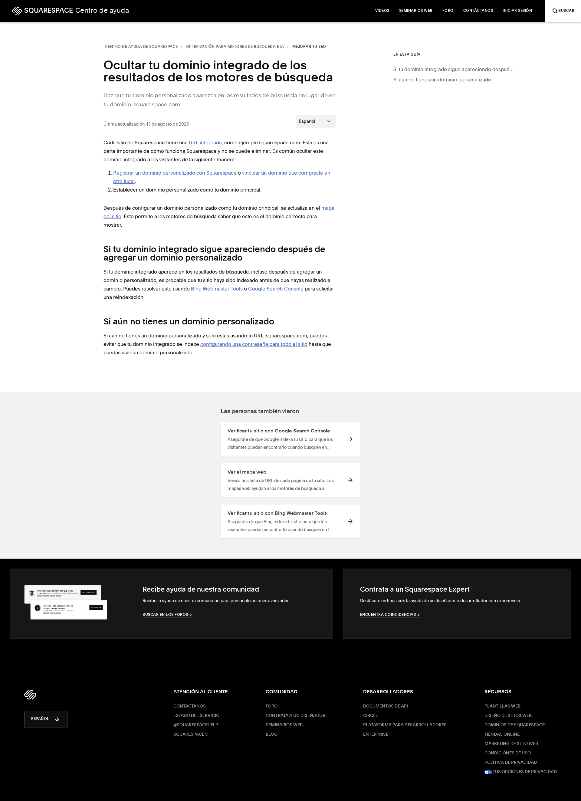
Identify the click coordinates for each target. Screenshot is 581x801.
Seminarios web (284, 725)
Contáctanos (189, 706)
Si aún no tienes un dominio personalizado (442, 80)
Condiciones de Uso (507, 753)
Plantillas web (502, 706)
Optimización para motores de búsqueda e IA (235, 47)
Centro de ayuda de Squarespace (141, 47)
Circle (370, 716)
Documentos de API (385, 706)
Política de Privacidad (510, 762)
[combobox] (316, 121)
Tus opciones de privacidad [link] (524, 772)
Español (40, 719)
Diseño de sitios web (508, 716)
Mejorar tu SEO (309, 47)
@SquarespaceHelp (195, 725)
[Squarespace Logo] (30, 695)
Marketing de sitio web (511, 744)
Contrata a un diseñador (295, 716)
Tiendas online (502, 734)
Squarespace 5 (190, 734)
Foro (271, 706)
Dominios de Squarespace (514, 725)
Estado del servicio (196, 716)
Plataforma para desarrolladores (405, 725)
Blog (271, 734)
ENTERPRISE (375, 734)
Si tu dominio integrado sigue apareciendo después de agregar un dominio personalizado (453, 69)
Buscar (566, 11)
